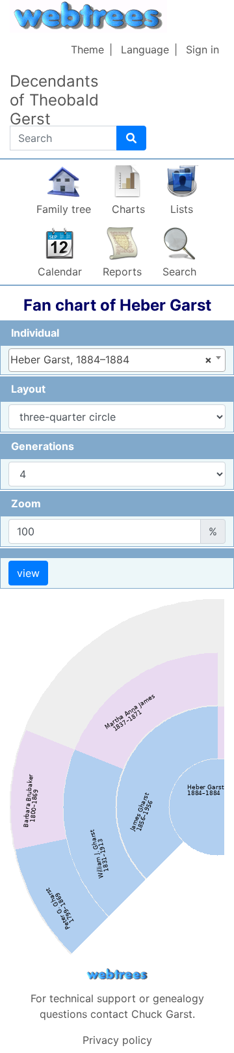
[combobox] (117, 360)
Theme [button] (87, 49)
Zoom (26, 503)
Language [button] (145, 49)
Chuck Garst (161, 1013)
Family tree (63, 209)
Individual (35, 332)
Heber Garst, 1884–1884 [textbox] (111, 359)
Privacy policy (117, 1039)
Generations (42, 446)
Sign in (202, 49)
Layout (28, 388)
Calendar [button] (60, 271)
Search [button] (179, 271)
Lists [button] (181, 209)
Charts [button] (128, 209)
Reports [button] (122, 271)
